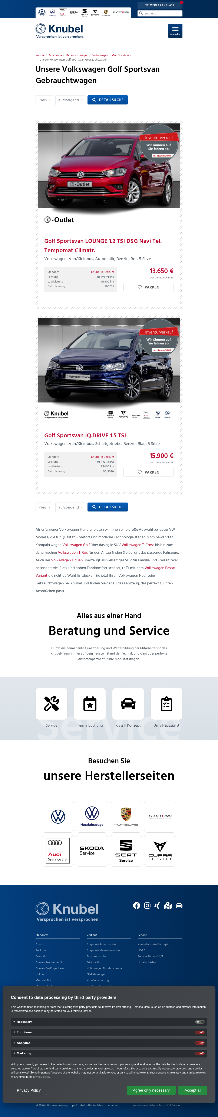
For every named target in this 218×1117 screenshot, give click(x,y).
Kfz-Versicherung (98, 980)
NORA (141, 950)
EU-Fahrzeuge (96, 974)
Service (51, 726)
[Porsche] (126, 817)
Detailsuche (108, 100)
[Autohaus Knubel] (59, 30)
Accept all (193, 1090)
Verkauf (92, 935)
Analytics (23, 1043)
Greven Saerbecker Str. (50, 962)
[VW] (58, 817)
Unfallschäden (147, 962)
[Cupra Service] (160, 851)
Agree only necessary (151, 1090)
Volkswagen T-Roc (73, 553)
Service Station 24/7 (150, 956)
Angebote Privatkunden (102, 944)
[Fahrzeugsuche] (177, 907)
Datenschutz (157, 1105)
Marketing (24, 1053)
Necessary (24, 1021)
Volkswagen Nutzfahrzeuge (104, 968)
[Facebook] (135, 907)
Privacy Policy (29, 1090)
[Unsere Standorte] (166, 907)
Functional (25, 1032)
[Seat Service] (126, 851)
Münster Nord (44, 980)
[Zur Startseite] (67, 917)
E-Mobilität (94, 962)
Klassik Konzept (128, 726)
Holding (41, 974)
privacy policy (41, 1076)
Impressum (139, 1105)
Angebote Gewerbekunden (104, 950)
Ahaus (40, 944)
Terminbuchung (90, 726)
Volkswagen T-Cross (138, 545)
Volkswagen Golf (76, 545)
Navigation (175, 30)
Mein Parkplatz (162, 5)
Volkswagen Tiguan (67, 560)
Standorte (42, 935)
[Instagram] (146, 907)
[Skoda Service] (92, 851)
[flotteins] (160, 817)
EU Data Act (174, 1105)
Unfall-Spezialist (166, 726)
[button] (44, 100)
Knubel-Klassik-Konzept (153, 944)
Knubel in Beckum (102, 272)
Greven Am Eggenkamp (50, 968)
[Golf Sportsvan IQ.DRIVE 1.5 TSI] (109, 371)
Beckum (41, 950)
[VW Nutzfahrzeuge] (92, 817)
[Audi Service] (58, 851)
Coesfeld (41, 956)
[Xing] (155, 907)
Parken (151, 287)
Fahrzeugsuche (96, 956)
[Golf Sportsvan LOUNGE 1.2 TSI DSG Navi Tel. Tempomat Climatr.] (109, 176)
